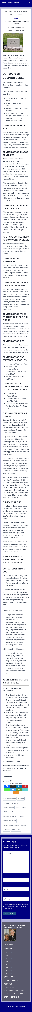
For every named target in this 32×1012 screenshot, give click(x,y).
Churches (14, 803)
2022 (6, 961)
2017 (6, 967)
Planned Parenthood (10, 816)
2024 (6, 955)
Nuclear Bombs (21, 807)
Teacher (23, 825)
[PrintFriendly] (25, 789)
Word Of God (16, 829)
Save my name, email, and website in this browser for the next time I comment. (16, 906)
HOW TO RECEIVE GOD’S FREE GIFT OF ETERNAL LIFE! (15, 992)
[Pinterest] (25, 786)
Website (7, 899)
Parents (14, 812)
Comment (8, 853)
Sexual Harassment (10, 820)
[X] (13, 786)
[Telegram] (13, 789)
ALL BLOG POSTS (11, 981)
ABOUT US (8, 984)
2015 (6, 973)
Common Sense (9, 807)
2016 (6, 970)
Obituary (6, 812)
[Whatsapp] (7, 789)
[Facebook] (7, 786)
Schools (21, 816)
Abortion (21, 798)
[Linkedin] (19, 786)
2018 (6, 964)
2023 (6, 958)
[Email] (19, 789)
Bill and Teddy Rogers (16, 27)
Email (6, 889)
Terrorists (7, 829)
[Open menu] (29, 3)
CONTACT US (9, 987)
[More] (16, 792)
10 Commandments (10, 798)
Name (7, 880)
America (6, 803)
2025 (6, 952)
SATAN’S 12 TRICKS (11, 997)
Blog (16, 18)
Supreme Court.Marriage (11, 825)
